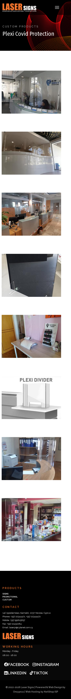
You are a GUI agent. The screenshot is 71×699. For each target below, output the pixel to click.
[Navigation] (57, 7)
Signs (5, 594)
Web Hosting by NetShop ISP (41, 691)
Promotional (10, 597)
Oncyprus (18, 691)
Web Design (55, 687)
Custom (7, 600)
